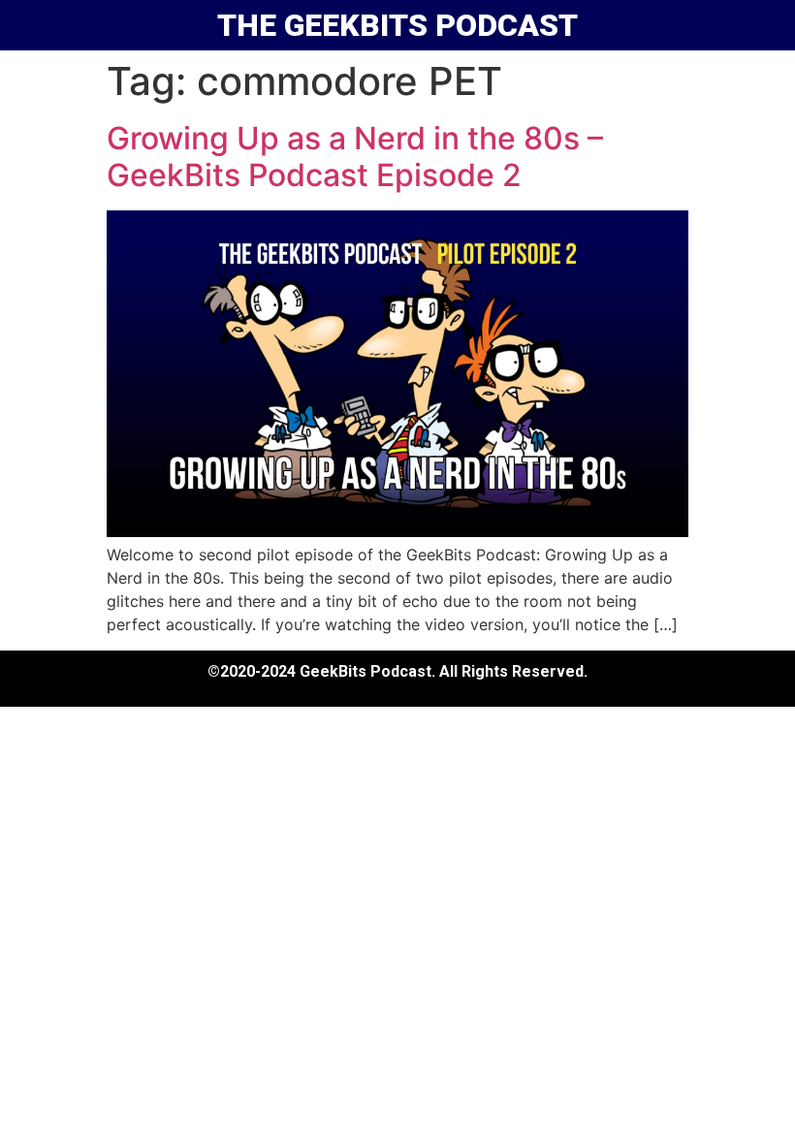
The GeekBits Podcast (397, 25)
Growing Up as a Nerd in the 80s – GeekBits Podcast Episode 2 (355, 156)
